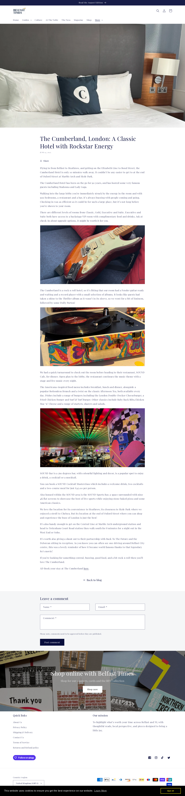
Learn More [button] (100, 791)
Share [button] (46, 160)
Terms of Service (21, 742)
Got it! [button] (170, 791)
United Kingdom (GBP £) (27, 783)
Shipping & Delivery (23, 732)
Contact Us (18, 737)
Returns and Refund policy (26, 747)
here (86, 568)
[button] (27, 20)
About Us (17, 722)
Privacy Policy (20, 727)
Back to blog (94, 580)
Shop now (92, 689)
